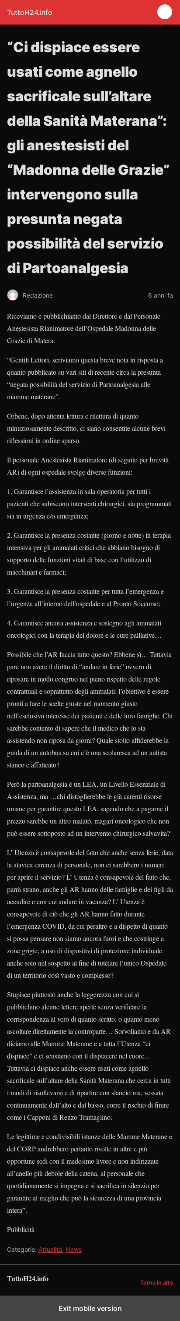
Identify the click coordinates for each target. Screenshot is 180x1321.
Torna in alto (156, 1282)
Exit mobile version (90, 1308)
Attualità (50, 1249)
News (74, 1249)
